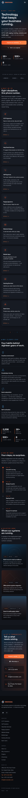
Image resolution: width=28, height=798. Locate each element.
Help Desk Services (6, 726)
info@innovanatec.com (7, 779)
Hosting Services (5, 738)
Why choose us (5, 751)
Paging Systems (5, 729)
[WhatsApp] (2, 712)
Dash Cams (4, 740)
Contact (3, 759)
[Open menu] (25, 2)
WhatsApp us (15, 661)
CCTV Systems (5, 721)
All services (4, 757)
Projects (3, 754)
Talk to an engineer (15, 47)
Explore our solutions (13, 42)
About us (3, 748)
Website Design (5, 732)
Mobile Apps (4, 735)
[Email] (6, 712)
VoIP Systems (5, 724)
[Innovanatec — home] (7, 2)
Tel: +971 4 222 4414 (6, 775)
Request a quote (12, 656)
